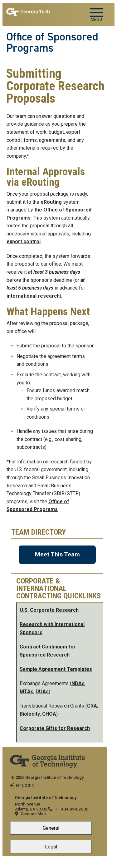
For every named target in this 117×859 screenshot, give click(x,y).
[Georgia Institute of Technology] (28, 12)
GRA (92, 706)
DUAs (42, 691)
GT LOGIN (25, 785)
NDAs (78, 683)
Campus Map (33, 813)
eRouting (51, 202)
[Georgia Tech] (47, 758)
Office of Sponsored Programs (52, 42)
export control (24, 241)
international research (33, 296)
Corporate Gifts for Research (55, 728)
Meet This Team (57, 554)
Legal (51, 847)
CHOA (49, 714)
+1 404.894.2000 (71, 808)
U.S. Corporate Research (49, 610)
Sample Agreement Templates (56, 669)
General (51, 828)
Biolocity (30, 714)
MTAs (26, 691)
